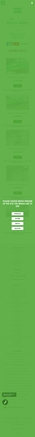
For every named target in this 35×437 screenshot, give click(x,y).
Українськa (17, 213)
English (17, 223)
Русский (17, 218)
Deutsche (17, 228)
